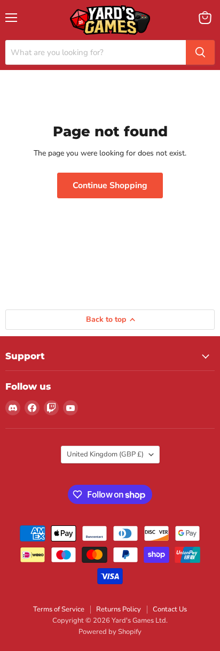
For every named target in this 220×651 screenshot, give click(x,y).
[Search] (200, 52)
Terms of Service (58, 609)
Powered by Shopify (110, 632)
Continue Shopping (110, 185)
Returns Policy (118, 609)
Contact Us (170, 609)
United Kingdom (105, 454)
